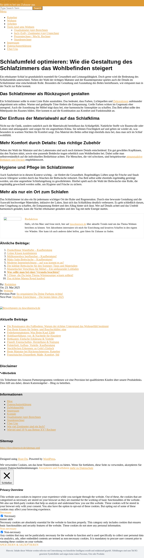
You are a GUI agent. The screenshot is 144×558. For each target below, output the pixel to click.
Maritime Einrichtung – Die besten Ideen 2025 (38, 296)
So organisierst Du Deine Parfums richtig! (40, 293)
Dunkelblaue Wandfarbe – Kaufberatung (29, 250)
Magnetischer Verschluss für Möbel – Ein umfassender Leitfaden (43, 268)
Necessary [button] (5, 512)
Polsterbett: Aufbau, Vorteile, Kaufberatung (31, 345)
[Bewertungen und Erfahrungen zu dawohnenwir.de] (20, 308)
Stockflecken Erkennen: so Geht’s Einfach (30, 348)
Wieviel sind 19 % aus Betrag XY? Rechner (31, 429)
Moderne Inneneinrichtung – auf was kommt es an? (35, 262)
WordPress (49, 458)
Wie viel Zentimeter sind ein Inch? (26, 426)
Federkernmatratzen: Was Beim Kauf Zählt (31, 332)
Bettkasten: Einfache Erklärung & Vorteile (30, 338)
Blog (9, 401)
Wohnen (8, 290)
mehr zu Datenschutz (81, 468)
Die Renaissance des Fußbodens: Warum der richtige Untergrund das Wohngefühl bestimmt (58, 326)
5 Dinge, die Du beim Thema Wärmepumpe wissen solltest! (40, 275)
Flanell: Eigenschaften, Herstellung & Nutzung (33, 342)
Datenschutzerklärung (19, 404)
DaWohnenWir (15, 407)
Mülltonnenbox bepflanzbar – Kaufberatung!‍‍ (32, 256)
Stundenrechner (15, 420)
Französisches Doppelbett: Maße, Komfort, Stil (33, 354)
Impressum (13, 410)
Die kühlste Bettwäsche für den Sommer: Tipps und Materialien (42, 265)
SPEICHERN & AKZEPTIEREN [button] (19, 544)
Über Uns (12, 423)
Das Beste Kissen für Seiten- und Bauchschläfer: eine (36, 329)
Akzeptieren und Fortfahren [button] (53, 468)
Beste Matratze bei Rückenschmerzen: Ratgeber (33, 351)
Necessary (10, 516)
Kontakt (11, 413)
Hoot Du (23, 458)
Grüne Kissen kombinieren (22, 253)
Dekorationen (120, 101)
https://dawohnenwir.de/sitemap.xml (20, 447)
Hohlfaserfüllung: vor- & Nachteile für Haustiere (34, 335)
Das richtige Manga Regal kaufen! (26, 278)
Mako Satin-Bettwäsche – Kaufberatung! (30, 259)
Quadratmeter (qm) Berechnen (24, 417)
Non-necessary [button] (8, 528)
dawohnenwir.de (78, 224)
